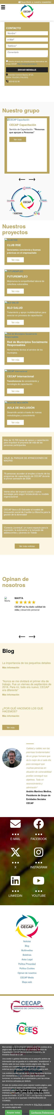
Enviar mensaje (27, 69)
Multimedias (27, 950)
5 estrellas (33, 602)
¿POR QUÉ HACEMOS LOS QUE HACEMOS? (22, 709)
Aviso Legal (27, 959)
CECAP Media (27, 977)
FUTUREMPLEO (17, 276)
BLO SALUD (15, 308)
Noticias (27, 941)
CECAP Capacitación (22, 125)
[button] (22, 179)
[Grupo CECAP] (27, 11)
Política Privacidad (27, 963)
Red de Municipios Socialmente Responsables (27, 343)
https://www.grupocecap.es (27, 64)
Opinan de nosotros (27, 972)
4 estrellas (29, 602)
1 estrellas (17, 602)
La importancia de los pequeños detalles (26, 663)
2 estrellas (21, 602)
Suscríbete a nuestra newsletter (36, 1)
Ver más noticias (27, 546)
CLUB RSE (14, 245)
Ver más (18, 139)
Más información (10, 667)
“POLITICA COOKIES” (42, 1104)
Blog (27, 945)
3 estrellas (25, 602)
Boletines (27, 954)
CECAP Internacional (20, 376)
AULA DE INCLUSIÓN (20, 408)
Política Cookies (27, 968)
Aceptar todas (13, 1112)
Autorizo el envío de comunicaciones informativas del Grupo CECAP (26, 62)
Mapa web (27, 981)
